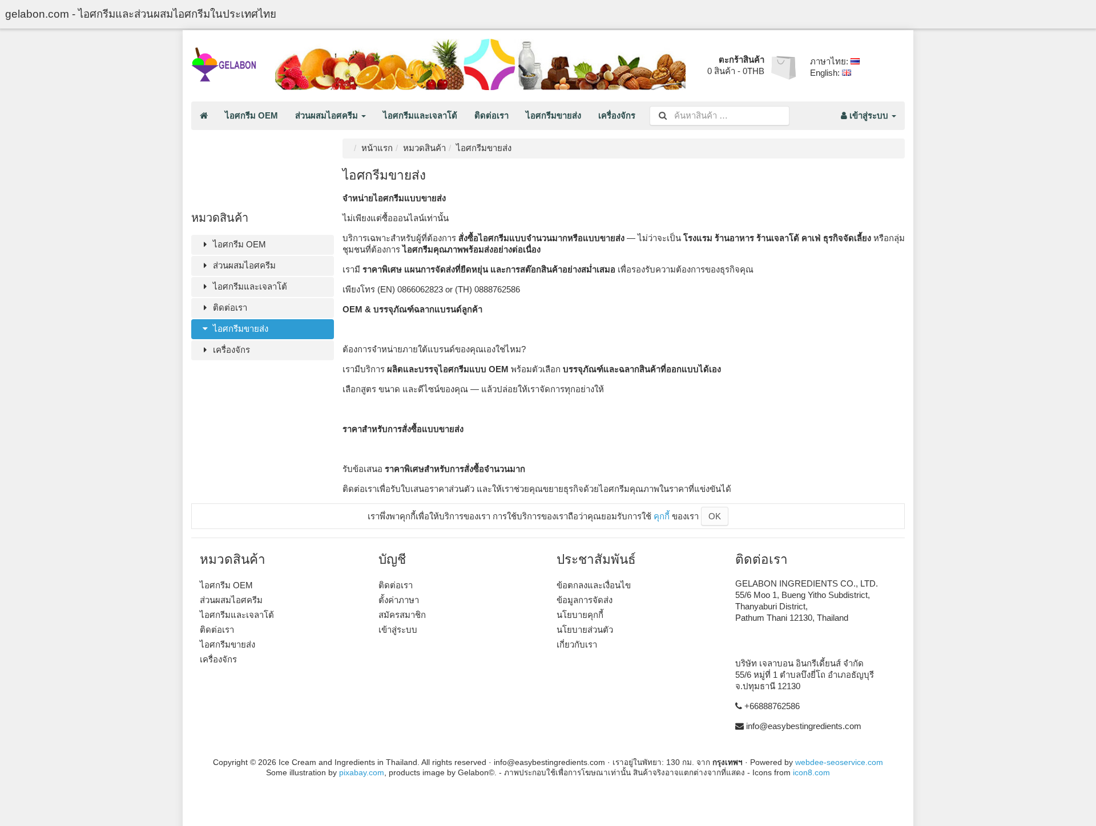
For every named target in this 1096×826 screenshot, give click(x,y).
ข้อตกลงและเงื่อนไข (594, 585)
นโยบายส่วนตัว (585, 629)
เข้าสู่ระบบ (868, 115)
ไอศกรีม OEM (251, 115)
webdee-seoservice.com (839, 762)
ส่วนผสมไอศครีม (327, 115)
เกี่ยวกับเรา (577, 644)
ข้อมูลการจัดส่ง (585, 600)
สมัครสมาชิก (402, 615)
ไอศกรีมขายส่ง (553, 115)
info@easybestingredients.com (803, 726)
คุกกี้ (662, 516)
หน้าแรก (377, 148)
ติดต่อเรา (491, 115)
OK (714, 516)
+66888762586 (772, 706)
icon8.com (811, 772)
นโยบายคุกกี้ (580, 615)
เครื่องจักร (616, 115)
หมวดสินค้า (424, 148)
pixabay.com (361, 772)
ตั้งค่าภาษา (398, 600)
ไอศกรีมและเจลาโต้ (420, 115)
